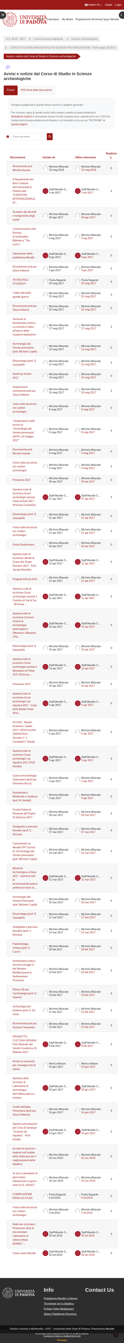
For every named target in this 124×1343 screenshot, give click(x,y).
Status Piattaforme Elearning (60, 1314)
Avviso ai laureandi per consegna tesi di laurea (24, 1065)
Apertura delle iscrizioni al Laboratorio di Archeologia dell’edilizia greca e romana (24, 1088)
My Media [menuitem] (67, 19)
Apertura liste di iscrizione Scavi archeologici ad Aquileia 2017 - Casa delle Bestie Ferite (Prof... (25, 703)
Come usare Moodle (24, 1253)
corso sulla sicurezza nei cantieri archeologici (25, 408)
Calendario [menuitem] (52, 19)
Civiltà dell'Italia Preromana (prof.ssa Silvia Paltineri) (24, 1111)
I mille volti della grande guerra (22, 294)
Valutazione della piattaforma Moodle (24, 255)
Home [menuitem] (40, 19)
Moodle (110, 1328)
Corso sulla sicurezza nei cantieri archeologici (25, 466)
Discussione (17, 157)
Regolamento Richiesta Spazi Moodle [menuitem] (97, 19)
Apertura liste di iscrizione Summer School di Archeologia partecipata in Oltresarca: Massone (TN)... (24, 625)
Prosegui (62, 1340)
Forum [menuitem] (10, 90)
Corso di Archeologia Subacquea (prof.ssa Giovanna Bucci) (25, 779)
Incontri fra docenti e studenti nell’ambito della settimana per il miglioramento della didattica (24, 1156)
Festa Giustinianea (23, 544)
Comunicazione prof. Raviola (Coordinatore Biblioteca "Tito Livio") (24, 236)
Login (118, 4)
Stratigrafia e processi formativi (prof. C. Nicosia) (25, 830)
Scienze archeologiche (84, 39)
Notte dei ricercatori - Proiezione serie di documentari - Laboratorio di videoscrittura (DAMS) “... (24, 1234)
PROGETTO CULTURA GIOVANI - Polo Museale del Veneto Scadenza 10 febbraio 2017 (25, 1044)
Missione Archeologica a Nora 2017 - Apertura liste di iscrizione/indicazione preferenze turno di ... (25, 878)
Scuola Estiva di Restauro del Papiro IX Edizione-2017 (24, 813)
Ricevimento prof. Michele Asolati (23, 168)
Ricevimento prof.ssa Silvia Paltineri (25, 268)
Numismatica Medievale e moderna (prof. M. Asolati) (25, 796)
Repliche (111, 153)
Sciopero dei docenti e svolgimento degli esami (24, 215)
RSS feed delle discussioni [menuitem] (36, 90)
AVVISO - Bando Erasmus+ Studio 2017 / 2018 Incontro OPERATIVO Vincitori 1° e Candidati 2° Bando (24, 732)
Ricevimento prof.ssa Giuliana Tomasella (25, 1025)
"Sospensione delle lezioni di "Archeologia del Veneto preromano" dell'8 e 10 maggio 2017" (24, 431)
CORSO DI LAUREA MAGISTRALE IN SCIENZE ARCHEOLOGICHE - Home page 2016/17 (63, 47)
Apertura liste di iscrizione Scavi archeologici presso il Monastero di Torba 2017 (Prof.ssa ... (25, 667)
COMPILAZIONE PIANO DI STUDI (22, 1196)
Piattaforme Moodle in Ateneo (61, 1298)
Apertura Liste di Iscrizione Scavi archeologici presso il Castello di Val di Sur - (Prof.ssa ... (25, 596)
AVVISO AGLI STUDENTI (20, 281)
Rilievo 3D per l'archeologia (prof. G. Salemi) (25, 993)
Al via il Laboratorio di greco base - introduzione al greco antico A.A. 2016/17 (25, 1179)
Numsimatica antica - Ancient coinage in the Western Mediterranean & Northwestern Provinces (25, 971)
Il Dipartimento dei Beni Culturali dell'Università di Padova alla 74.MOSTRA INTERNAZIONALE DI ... (24, 191)
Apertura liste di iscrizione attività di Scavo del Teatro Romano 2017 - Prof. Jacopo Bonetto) (24, 562)
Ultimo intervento (85, 157)
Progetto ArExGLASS (25, 579)
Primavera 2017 (22, 480)
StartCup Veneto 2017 (22, 375)
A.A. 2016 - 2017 (15, 39)
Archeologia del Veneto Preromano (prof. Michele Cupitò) (25, 900)
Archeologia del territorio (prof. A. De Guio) (24, 1010)
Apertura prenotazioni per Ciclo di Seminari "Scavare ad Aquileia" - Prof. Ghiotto (25, 1131)
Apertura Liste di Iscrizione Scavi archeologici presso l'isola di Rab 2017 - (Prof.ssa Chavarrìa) (24, 497)
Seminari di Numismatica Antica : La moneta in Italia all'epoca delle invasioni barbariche (25, 327)
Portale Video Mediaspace (59, 1308)
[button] (93, 5)
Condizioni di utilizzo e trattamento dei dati (62, 1336)
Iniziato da (49, 157)
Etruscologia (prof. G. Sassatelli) (25, 362)
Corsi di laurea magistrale (48, 39)
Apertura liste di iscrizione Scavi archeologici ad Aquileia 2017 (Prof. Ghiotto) (24, 759)
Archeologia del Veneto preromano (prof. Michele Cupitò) (25, 347)
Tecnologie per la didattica (59, 1303)
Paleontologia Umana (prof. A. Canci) (21, 948)
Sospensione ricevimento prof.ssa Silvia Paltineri (24, 391)
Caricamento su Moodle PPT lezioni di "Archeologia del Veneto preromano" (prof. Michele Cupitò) (25, 851)
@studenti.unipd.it (21, 116)
